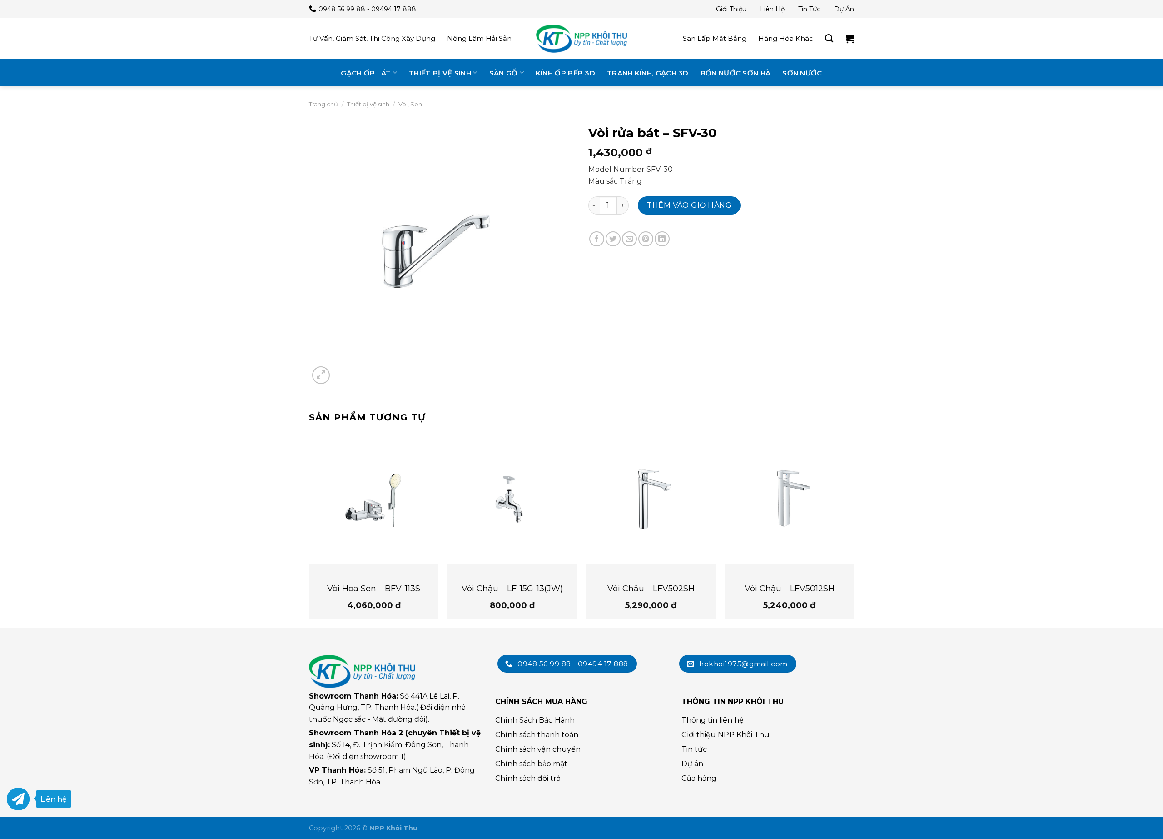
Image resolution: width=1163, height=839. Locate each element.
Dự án (844, 9)
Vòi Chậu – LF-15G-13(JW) (512, 589)
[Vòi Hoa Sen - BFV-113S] (373, 499)
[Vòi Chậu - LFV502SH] (651, 499)
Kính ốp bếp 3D (565, 73)
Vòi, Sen (410, 104)
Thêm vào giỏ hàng (689, 205)
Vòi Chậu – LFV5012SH (790, 589)
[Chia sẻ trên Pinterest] (645, 238)
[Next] (853, 530)
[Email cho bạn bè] (629, 238)
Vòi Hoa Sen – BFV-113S (373, 589)
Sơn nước (802, 73)
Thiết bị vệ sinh (440, 73)
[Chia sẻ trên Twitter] (613, 238)
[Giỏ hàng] (849, 39)
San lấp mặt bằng (714, 38)
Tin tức (809, 9)
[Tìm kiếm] (829, 38)
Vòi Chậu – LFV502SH (651, 589)
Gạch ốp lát (366, 73)
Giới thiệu (731, 9)
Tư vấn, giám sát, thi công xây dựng (372, 38)
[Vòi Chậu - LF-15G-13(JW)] (512, 499)
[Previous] (309, 530)
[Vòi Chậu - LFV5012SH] (789, 499)
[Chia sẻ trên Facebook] (596, 238)
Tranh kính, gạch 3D (648, 73)
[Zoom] (321, 375)
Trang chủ (323, 104)
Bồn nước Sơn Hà (736, 73)
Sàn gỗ (503, 73)
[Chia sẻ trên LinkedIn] (662, 238)
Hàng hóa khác (785, 38)
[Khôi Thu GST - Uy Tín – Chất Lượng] (581, 38)
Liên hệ (772, 9)
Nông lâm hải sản (479, 38)
